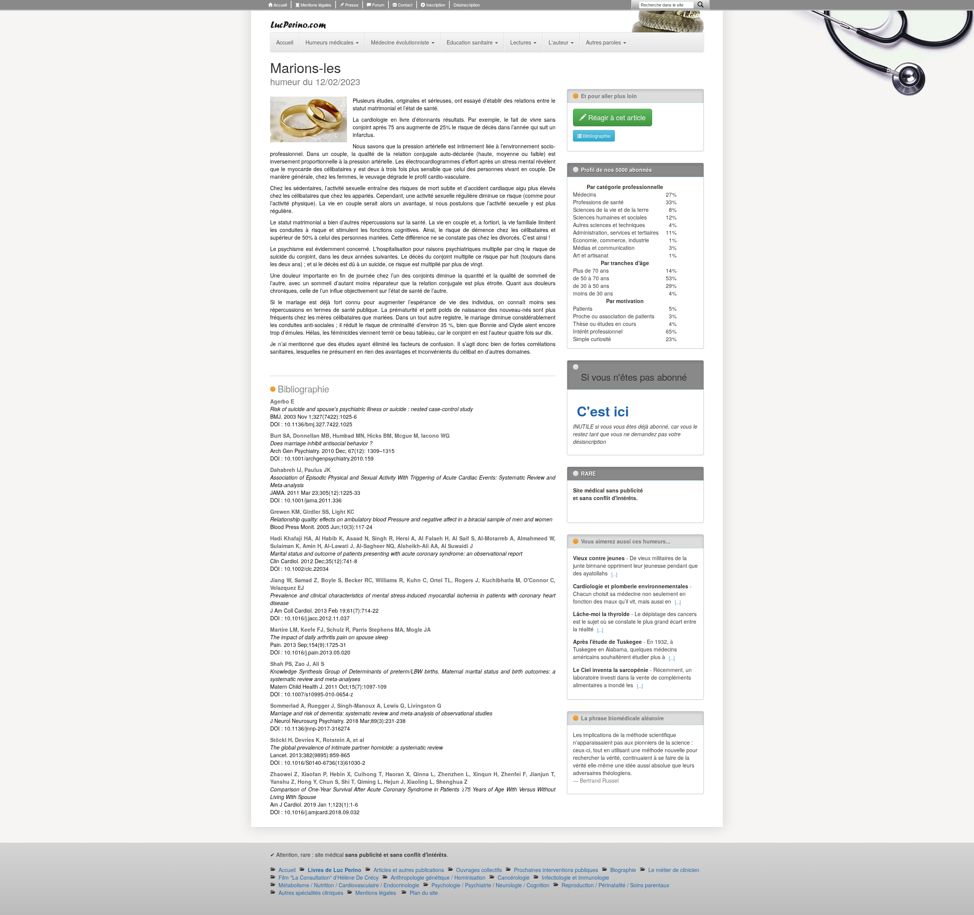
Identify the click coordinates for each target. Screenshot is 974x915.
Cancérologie (514, 877)
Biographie (623, 870)
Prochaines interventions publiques (556, 870)
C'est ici (601, 411)
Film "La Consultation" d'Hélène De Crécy (329, 877)
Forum (377, 5)
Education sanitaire (470, 42)
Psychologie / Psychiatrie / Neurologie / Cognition (490, 885)
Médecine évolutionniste (401, 42)
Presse (351, 5)
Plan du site (424, 892)
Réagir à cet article (616, 117)
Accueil (279, 5)
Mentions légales (315, 5)
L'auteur (559, 42)
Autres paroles (604, 42)
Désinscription (467, 5)
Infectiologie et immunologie (575, 877)
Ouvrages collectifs (479, 870)
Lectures (521, 42)
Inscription (435, 5)
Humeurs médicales (330, 42)
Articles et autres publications (409, 870)
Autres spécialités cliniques (311, 892)
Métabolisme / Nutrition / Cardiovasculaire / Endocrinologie (349, 885)
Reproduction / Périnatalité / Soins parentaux (615, 885)
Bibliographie (596, 135)
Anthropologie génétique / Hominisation (438, 877)
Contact (404, 5)
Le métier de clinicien (673, 870)
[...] (614, 574)
